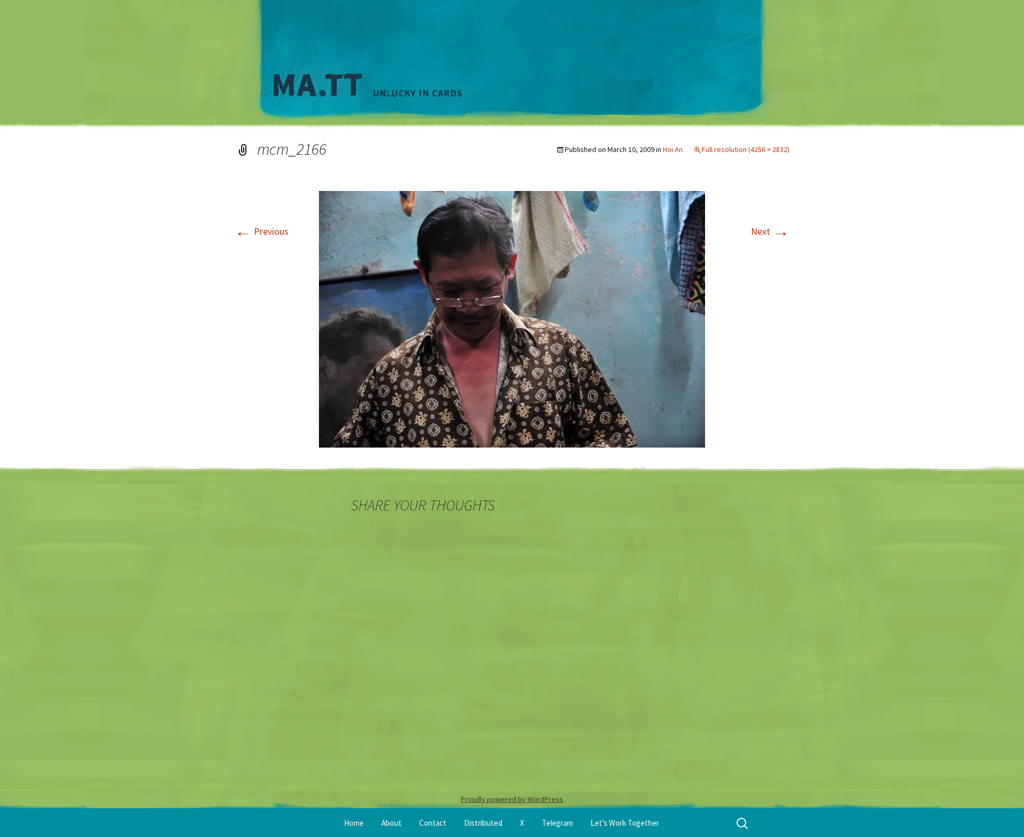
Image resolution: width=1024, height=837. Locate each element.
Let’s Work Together (624, 823)
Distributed (483, 823)
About (391, 823)
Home (354, 823)
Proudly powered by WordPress (512, 799)
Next (770, 231)
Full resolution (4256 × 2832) (745, 149)
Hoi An (673, 149)
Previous (262, 231)
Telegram (557, 823)
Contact (432, 823)
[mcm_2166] (512, 318)
